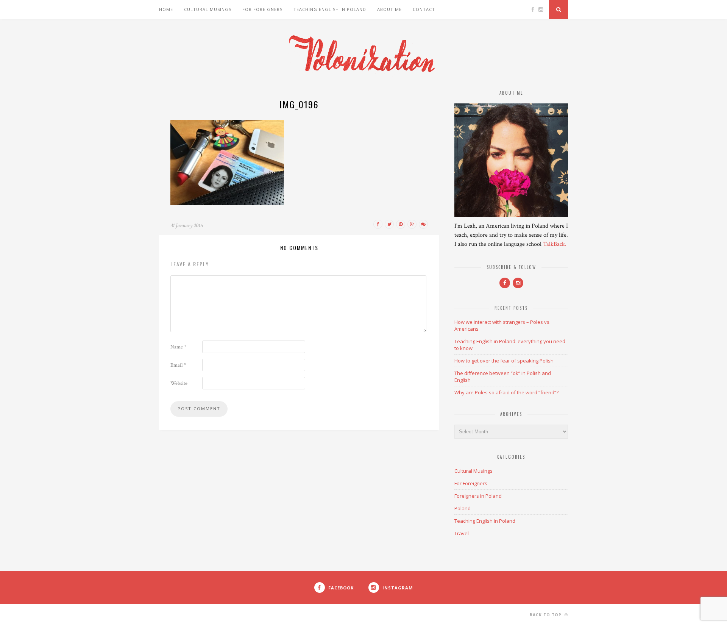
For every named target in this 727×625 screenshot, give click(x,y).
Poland (462, 508)
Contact (424, 9)
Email (178, 365)
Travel (461, 533)
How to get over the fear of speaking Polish (504, 360)
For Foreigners (262, 9)
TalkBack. (554, 244)
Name (178, 347)
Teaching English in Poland (329, 9)
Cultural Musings (207, 9)
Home (166, 9)
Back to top (546, 614)
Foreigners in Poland (478, 495)
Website (178, 383)
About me (389, 9)
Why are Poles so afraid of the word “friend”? (506, 392)
